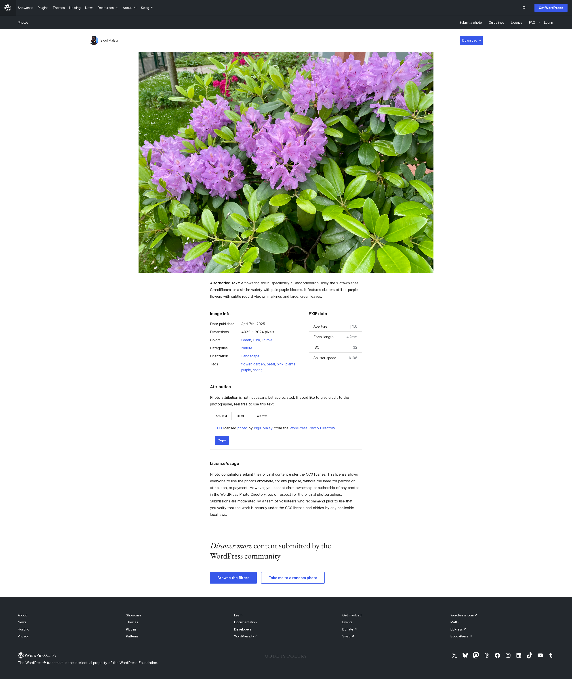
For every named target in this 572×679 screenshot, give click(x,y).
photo (242, 428)
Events (347, 622)
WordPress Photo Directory (312, 428)
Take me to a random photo (293, 578)
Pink (256, 340)
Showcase (133, 615)
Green (246, 340)
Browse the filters (233, 578)
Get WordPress (551, 8)
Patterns (132, 636)
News (22, 622)
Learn (238, 615)
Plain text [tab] (260, 416)
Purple (267, 340)
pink (280, 364)
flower (246, 364)
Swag (348, 636)
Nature (246, 348)
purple (246, 370)
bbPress (458, 629)
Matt (455, 622)
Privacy (23, 636)
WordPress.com (463, 615)
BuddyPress (461, 636)
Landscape (250, 356)
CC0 (218, 428)
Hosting (23, 629)
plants (290, 364)
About (22, 615)
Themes (132, 622)
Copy (222, 440)
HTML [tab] (241, 416)
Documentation (245, 622)
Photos (23, 22)
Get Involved (352, 615)
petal (271, 364)
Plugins (131, 629)
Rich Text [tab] (221, 416)
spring (258, 370)
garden (259, 364)
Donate (349, 629)
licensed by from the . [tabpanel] (275, 428)
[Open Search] (523, 8)
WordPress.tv (246, 636)
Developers (243, 629)
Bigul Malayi (109, 40)
